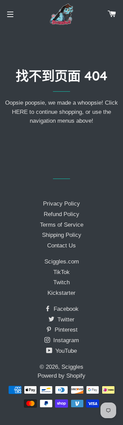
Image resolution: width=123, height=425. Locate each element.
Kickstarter (61, 293)
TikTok (61, 272)
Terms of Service (61, 225)
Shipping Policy (61, 235)
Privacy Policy (61, 203)
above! (83, 121)
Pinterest (65, 330)
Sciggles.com (61, 261)
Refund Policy (61, 214)
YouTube (65, 351)
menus (65, 121)
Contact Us (61, 245)
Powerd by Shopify (61, 376)
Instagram (65, 340)
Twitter (65, 319)
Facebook (65, 309)
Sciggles (72, 367)
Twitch (61, 282)
